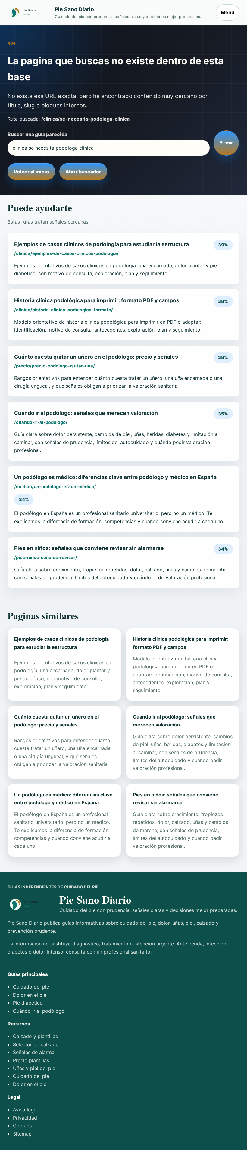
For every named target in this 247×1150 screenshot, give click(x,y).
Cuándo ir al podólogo (38, 1011)
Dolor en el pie (29, 995)
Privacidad (25, 1118)
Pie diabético (28, 1003)
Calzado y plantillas (35, 1036)
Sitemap (22, 1134)
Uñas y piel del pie (34, 1068)
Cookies (22, 1126)
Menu (227, 12)
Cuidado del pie (31, 987)
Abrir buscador (83, 172)
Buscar (226, 143)
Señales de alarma (34, 1052)
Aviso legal (25, 1110)
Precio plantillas (31, 1060)
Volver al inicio (31, 172)
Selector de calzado (36, 1044)
